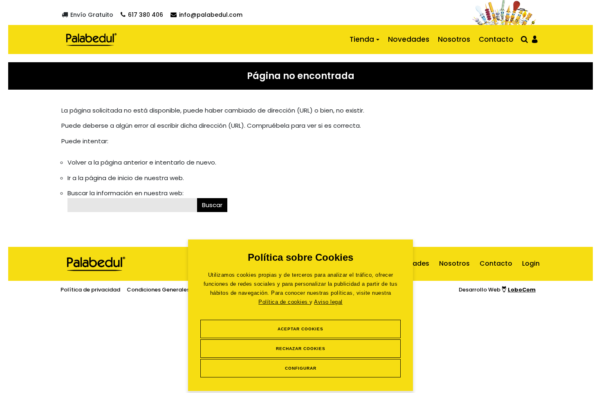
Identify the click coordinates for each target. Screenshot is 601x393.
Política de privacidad (90, 290)
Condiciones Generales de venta (171, 290)
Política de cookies (283, 302)
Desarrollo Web (497, 290)
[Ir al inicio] (91, 39)
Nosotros (454, 39)
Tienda (362, 39)
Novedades (408, 39)
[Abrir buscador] (524, 39)
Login (531, 263)
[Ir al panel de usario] (535, 38)
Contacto (496, 39)
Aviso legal (328, 302)
